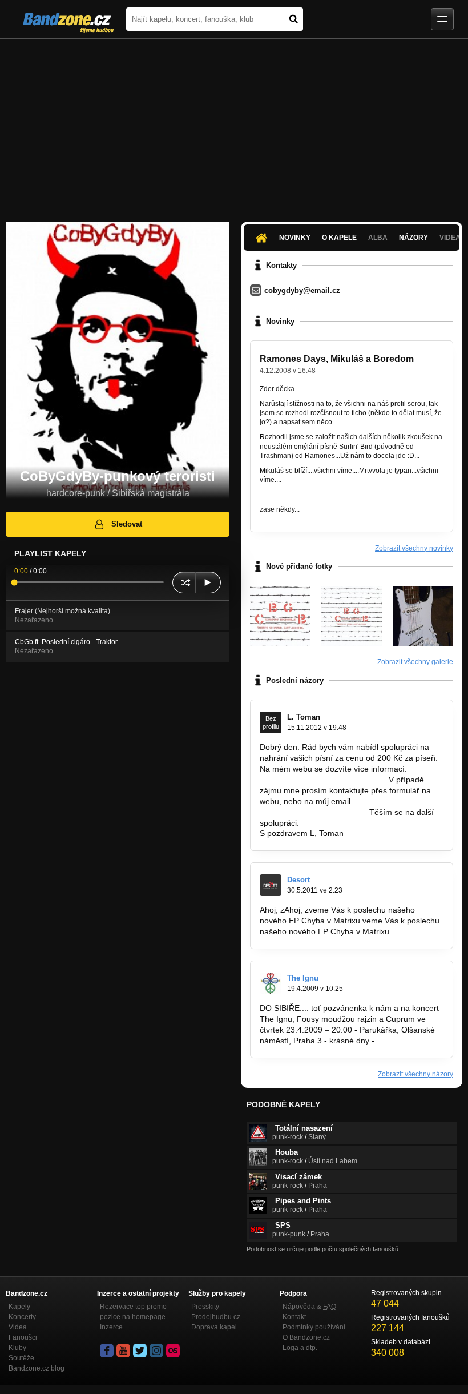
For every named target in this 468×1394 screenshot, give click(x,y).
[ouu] (280, 616)
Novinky (294, 238)
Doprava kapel (214, 1327)
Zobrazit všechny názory (415, 1074)
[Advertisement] (234, 124)
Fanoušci (23, 1337)
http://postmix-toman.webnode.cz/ (321, 779)
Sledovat (126, 524)
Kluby (17, 1348)
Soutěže (21, 1358)
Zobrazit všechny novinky (414, 548)
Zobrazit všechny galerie (415, 662)
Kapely (19, 1307)
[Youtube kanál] (123, 1350)
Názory (413, 238)
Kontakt (294, 1317)
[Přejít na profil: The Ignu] (270, 983)
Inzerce (111, 1327)
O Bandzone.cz (306, 1337)
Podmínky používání (314, 1327)
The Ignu (302, 978)
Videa (18, 1327)
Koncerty (22, 1317)
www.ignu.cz (399, 1040)
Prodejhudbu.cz (215, 1317)
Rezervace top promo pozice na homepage (133, 1312)
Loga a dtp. (300, 1348)
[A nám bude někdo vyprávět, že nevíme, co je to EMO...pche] (423, 616)
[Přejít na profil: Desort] (270, 885)
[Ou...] (351, 616)
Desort (298, 879)
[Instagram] (156, 1350)
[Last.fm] (173, 1350)
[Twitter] (140, 1350)
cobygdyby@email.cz (302, 290)
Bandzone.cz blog (36, 1368)
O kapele (339, 238)
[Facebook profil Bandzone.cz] (107, 1350)
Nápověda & (309, 1307)
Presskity (205, 1307)
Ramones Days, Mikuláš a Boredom (337, 359)
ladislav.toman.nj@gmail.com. (313, 812)
